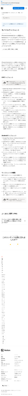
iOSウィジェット (7, 77)
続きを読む (4, 340)
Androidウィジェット (9, 135)
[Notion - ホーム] (2, 8)
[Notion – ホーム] (14, 350)
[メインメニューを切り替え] (26, 8)
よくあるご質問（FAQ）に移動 (10, 49)
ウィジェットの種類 (8, 173)
